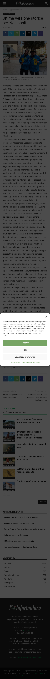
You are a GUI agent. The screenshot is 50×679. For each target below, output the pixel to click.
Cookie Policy (15, 362)
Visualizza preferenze (25, 357)
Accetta (25, 342)
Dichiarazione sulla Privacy (31, 362)
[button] (46, 316)
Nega (25, 350)
